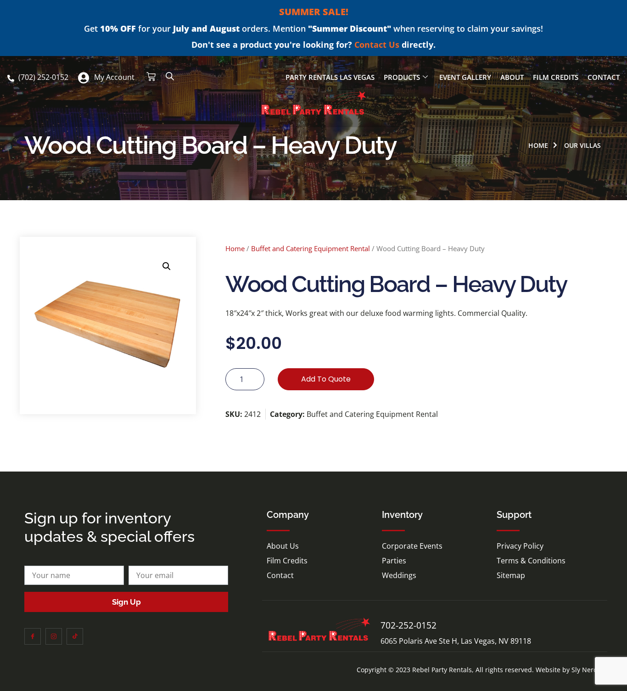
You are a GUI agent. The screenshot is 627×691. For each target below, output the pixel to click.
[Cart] (151, 76)
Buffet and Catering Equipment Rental (310, 248)
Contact (604, 77)
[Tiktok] (75, 636)
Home (235, 248)
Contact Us (376, 44)
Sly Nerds (586, 669)
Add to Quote (326, 379)
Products (402, 77)
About (512, 77)
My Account (114, 77)
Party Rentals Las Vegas (330, 77)
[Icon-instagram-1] (53, 636)
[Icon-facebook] (32, 636)
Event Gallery (465, 77)
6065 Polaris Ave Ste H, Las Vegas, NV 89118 (456, 641)
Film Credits (555, 77)
